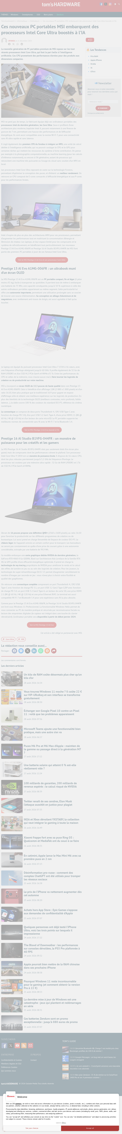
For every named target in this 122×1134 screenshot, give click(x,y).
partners (18, 1104)
